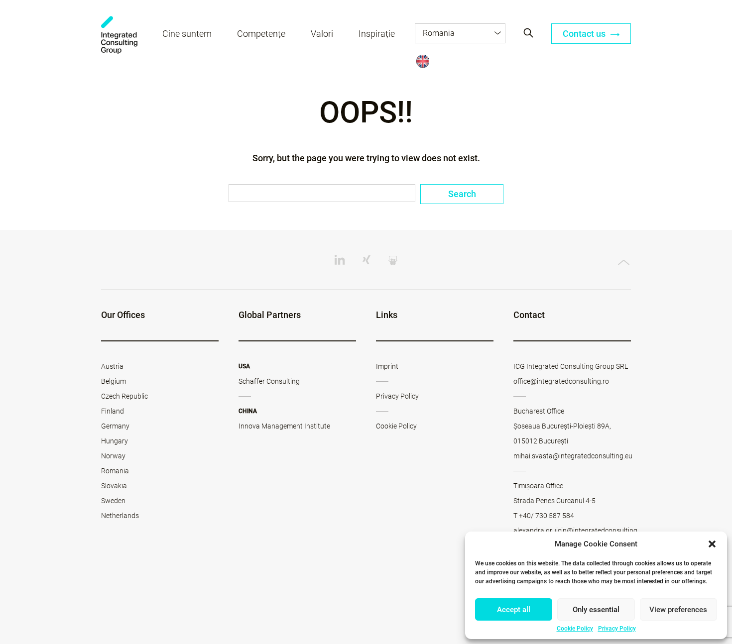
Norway (113, 456)
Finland (112, 411)
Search (462, 194)
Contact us (585, 33)
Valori (322, 33)
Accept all (513, 609)
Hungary (114, 441)
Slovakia (114, 486)
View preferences (678, 609)
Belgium (113, 381)
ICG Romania (119, 35)
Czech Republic (124, 396)
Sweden (113, 501)
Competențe (261, 33)
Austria (112, 366)
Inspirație (377, 33)
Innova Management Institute (284, 426)
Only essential (596, 609)
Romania (115, 471)
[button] (712, 544)
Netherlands (120, 516)
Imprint (387, 366)
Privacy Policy (617, 629)
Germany (115, 426)
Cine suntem (187, 33)
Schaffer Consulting (269, 381)
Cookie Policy (575, 629)
